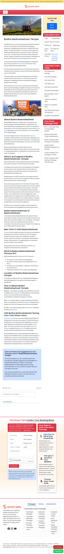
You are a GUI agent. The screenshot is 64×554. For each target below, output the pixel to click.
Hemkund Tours (54, 532)
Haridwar (30, 307)
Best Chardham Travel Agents (51, 95)
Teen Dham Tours (29, 528)
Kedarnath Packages (42, 517)
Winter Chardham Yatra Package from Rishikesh (51, 141)
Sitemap (56, 543)
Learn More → (27, 430)
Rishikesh (27, 302)
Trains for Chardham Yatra (50, 100)
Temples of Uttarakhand (51, 116)
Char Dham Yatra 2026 (16, 543)
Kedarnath (32, 136)
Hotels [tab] (41, 504)
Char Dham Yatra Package (49, 72)
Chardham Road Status (51, 90)
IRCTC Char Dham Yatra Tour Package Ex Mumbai (51, 129)
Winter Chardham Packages (54, 527)
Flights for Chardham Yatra (50, 106)
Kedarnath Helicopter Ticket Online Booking (51, 135)
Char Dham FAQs (49, 80)
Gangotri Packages (42, 522)
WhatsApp (58, 551)
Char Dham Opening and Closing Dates (51, 111)
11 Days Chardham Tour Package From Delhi (51, 154)
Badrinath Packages (42, 513)
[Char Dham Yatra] (32, 6)
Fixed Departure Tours (54, 520)
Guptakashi (17, 293)
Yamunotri (33, 326)
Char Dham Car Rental (51, 87)
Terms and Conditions (22, 545)
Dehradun (14, 309)
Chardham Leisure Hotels (54, 514)
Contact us (51, 543)
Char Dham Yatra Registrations (53, 547)
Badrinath (21, 328)
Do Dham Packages (29, 524)
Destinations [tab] (51, 504)
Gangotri (6, 328)
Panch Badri (21, 63)
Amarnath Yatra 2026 (34, 545)
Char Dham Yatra (9, 318)
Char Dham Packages (29, 513)
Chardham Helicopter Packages (29, 518)
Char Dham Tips (49, 84)
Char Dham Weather (50, 77)
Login (39, 388)
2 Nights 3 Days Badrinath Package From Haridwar (51, 147)
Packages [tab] (32, 504)
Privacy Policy (6, 545)
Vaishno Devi (44, 545)
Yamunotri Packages (42, 526)
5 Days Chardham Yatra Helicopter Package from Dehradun (51, 160)
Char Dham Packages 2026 (51, 122)
